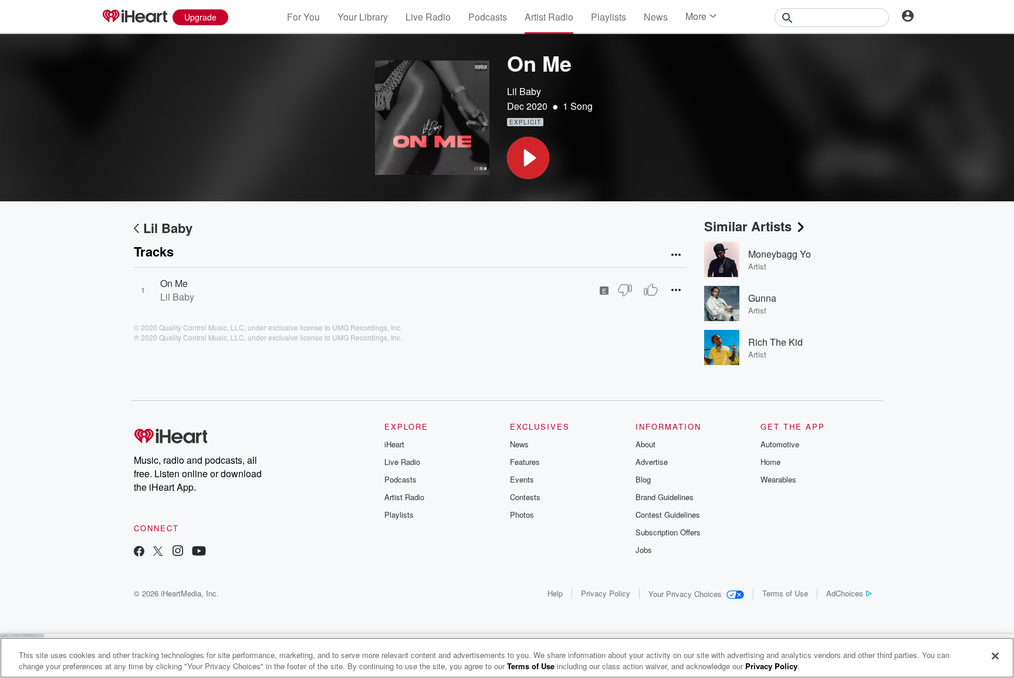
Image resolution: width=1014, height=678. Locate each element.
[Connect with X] (158, 552)
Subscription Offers (668, 532)
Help (555, 593)
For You (303, 16)
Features (525, 461)
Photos (522, 514)
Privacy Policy (605, 593)
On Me (174, 283)
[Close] (995, 656)
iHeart (394, 444)
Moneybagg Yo (779, 254)
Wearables (778, 479)
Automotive (779, 444)
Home (770, 461)
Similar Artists (748, 226)
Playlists (608, 16)
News (656, 16)
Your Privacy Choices (685, 593)
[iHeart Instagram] (178, 552)
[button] (528, 158)
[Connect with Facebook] (139, 552)
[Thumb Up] (650, 290)
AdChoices (844, 593)
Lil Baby (524, 91)
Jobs (644, 549)
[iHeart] (134, 17)
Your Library (362, 16)
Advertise (652, 461)
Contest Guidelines (668, 514)
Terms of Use (785, 593)
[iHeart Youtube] (199, 552)
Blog (643, 479)
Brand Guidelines (665, 496)
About (645, 444)
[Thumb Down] (625, 290)
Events (522, 479)
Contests (525, 496)
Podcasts (487, 16)
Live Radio (428, 16)
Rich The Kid (775, 342)
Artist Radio (549, 16)
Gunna (762, 298)
